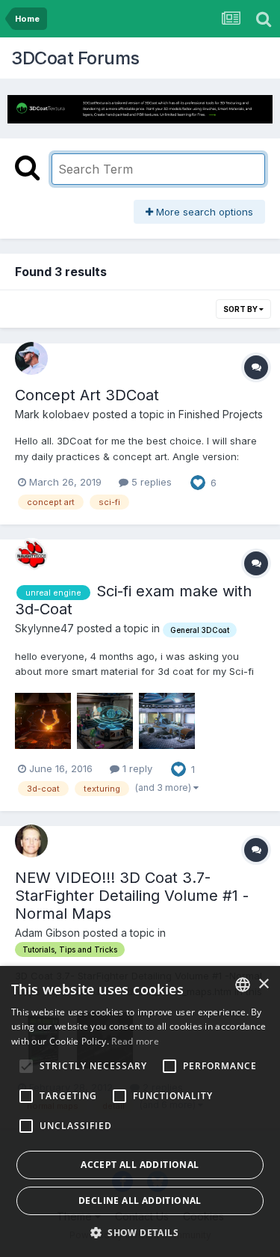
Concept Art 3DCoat (87, 395)
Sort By (241, 309)
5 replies (150, 482)
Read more (135, 1041)
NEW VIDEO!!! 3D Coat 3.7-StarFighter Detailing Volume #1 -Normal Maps (132, 896)
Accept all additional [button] (140, 1164)
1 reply (135, 768)
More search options (203, 212)
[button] (140, 1232)
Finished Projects (220, 414)
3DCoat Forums (75, 58)
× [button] (263, 984)
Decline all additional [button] (140, 1200)
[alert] (140, 1111)
